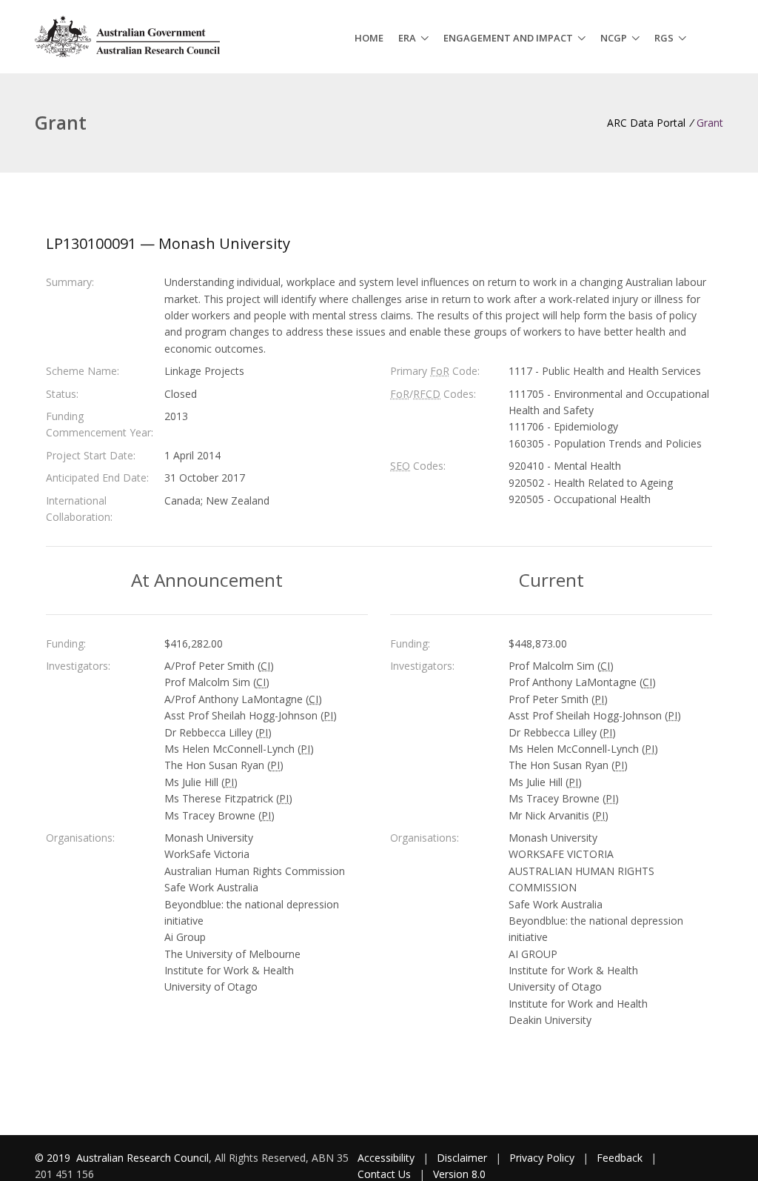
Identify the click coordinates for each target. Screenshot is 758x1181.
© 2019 (54, 1158)
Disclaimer (462, 1158)
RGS (664, 37)
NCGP (613, 37)
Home (369, 37)
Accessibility (386, 1158)
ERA (407, 37)
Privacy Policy (541, 1158)
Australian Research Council (142, 1158)
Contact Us (384, 1174)
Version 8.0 (459, 1174)
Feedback (620, 1158)
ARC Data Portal (646, 123)
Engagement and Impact (508, 37)
